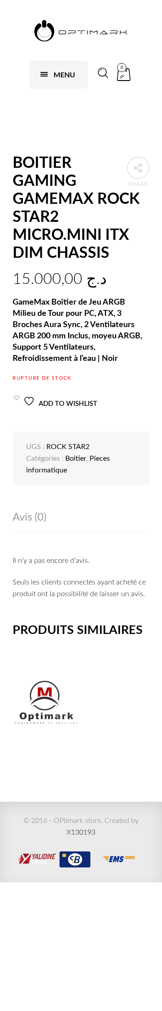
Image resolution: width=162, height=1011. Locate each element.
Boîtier (75, 458)
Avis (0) (29, 517)
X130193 (81, 832)
